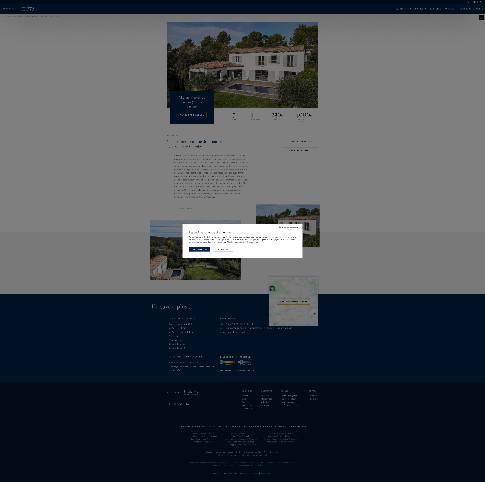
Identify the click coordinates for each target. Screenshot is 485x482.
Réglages (223, 249)
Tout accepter (199, 249)
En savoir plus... (253, 242)
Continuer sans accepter (288, 227)
